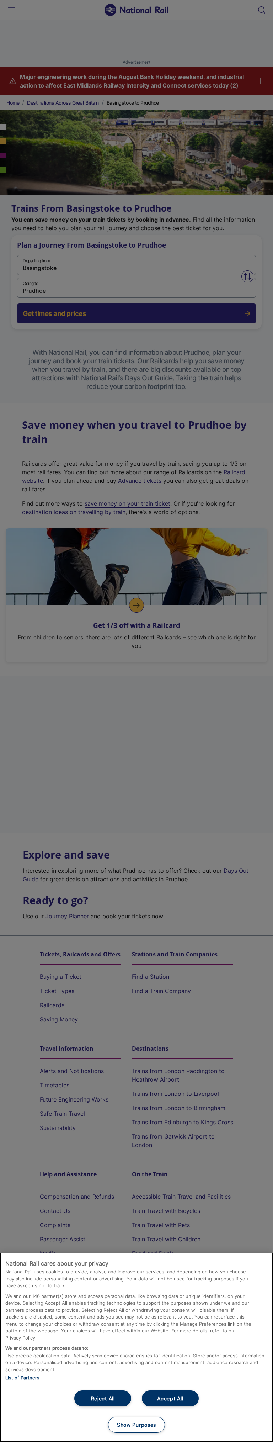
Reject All (103, 1398)
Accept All (170, 1398)
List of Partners (22, 1377)
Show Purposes (136, 1425)
